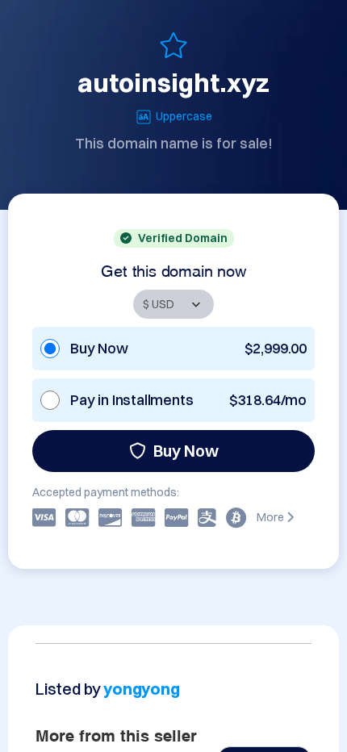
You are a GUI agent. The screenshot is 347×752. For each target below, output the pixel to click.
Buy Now (186, 451)
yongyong (141, 689)
